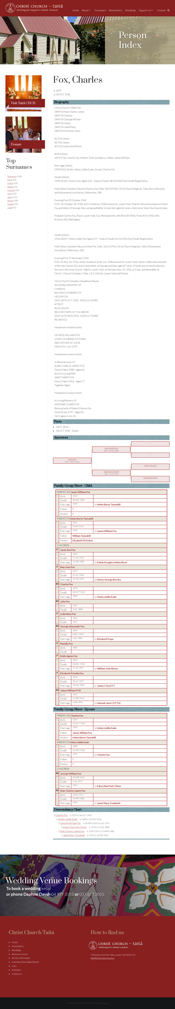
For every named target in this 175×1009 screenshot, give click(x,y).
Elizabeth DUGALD (82, 540)
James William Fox (80, 492)
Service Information (21, 958)
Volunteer (16, 970)
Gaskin (10, 204)
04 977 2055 (62, 894)
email (46, 888)
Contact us (17, 973)
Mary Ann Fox (67, 567)
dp (101, 1003)
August (10, 200)
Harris (10, 183)
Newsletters (115, 10)
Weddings (130, 10)
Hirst (9, 193)
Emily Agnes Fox (69, 656)
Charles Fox (66, 584)
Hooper (11, 190)
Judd (9, 207)
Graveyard (100, 10)
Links (14, 966)
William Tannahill (81, 535)
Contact (161, 10)
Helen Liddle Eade (79, 742)
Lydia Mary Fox (68, 614)
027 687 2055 (91, 894)
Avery (10, 197)
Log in (106, 1003)
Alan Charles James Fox (72, 790)
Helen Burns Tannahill (81, 518)
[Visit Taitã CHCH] (23, 110)
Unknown (11, 176)
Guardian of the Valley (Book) (25, 962)
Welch (10, 186)
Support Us (145, 10)
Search (169, 10)
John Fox (65, 601)
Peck (9, 179)
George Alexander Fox (72, 626)
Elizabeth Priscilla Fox (72, 673)
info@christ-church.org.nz (102, 958)
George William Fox (70, 773)
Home (75, 10)
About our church (20, 954)
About (85, 10)
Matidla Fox (66, 643)
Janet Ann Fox (67, 549)
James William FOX (70, 690)
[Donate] (23, 151)
